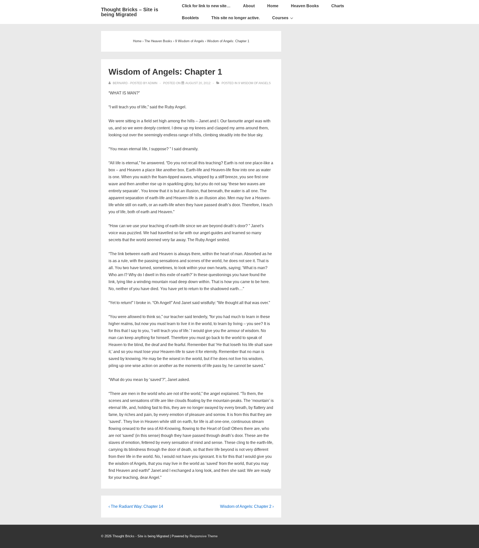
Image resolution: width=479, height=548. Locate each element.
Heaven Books (305, 6)
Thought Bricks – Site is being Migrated (129, 12)
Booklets (190, 18)
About (249, 6)
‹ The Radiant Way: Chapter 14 (136, 506)
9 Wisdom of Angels (254, 83)
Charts (337, 6)
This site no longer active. (235, 18)
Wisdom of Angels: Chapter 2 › (247, 506)
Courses (280, 18)
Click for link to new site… (206, 6)
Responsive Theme (204, 536)
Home (272, 6)
